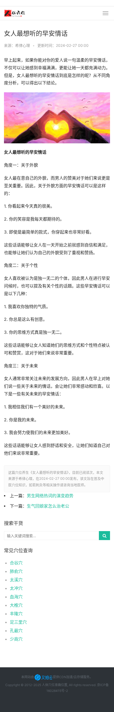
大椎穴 (16, 605)
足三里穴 (18, 622)
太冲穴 (16, 588)
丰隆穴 (16, 613)
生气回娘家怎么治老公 (48, 506)
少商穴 (16, 639)
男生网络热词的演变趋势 (50, 495)
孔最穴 (16, 630)
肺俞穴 (16, 571)
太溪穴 (16, 579)
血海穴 (16, 596)
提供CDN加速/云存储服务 (71, 677)
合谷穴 (16, 562)
